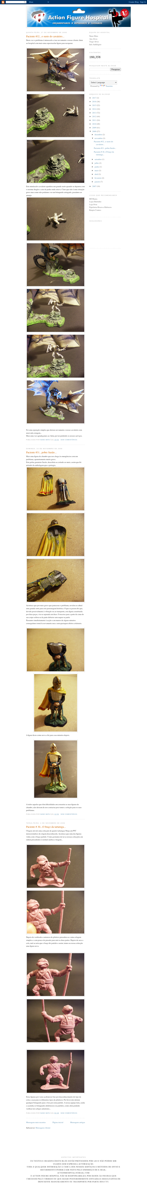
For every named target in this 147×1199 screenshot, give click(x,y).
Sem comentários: (69, 440)
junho (97, 166)
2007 (94, 186)
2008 (94, 131)
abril (97, 174)
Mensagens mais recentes (36, 1122)
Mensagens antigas (77, 1122)
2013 (94, 112)
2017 (94, 97)
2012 (94, 116)
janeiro (97, 181)
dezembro (99, 134)
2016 (94, 101)
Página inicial (58, 1122)
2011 (94, 120)
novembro (99, 138)
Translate (109, 86)
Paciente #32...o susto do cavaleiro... (45, 36)
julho (97, 163)
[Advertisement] (78, 1146)
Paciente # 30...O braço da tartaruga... (46, 826)
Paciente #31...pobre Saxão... (41, 452)
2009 (94, 127)
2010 (94, 124)
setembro (98, 159)
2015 (94, 105)
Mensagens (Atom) (43, 1127)
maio (97, 170)
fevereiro (98, 178)
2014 (94, 109)
